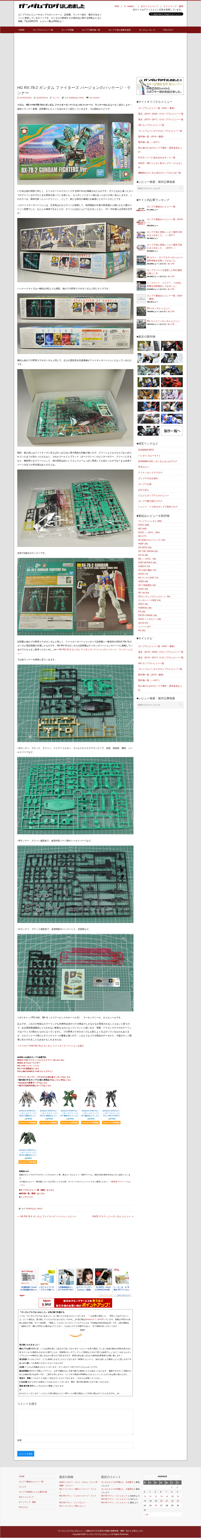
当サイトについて (149, 6)
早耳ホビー (143, 466)
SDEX (143, 603)
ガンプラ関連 (67, 29)
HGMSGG (145, 607)
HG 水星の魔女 (147, 569)
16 (178, 1496)
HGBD (143, 581)
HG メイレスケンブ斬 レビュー (72, 1505)
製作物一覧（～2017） (149, 142)
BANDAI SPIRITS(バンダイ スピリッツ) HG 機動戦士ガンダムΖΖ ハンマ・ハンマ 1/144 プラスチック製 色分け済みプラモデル (69, 1113)
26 (156, 1505)
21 (167, 1500)
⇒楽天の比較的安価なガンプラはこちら (34, 1085)
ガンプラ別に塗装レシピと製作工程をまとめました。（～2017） (164, 233)
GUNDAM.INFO (146, 449)
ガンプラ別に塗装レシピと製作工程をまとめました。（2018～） (164, 246)
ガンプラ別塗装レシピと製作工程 (33, 1491)
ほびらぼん (143, 489)
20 (161, 1500)
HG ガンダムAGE (148, 577)
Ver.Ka (143, 622)
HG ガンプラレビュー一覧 (151, 124)
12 (156, 1496)
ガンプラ (56, 97)
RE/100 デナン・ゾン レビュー (72, 1502)
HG (141, 630)
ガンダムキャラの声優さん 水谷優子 (117, 1482)
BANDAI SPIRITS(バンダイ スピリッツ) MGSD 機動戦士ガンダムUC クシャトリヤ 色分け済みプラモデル (28, 1153)
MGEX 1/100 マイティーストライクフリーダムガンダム (40, 1060)
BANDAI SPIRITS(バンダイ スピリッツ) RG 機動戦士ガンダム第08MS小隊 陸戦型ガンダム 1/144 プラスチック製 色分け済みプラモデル (90, 1113)
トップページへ (26, 1196)
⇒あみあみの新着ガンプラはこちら (32, 1082)
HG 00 (143, 554)
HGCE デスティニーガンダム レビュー (112, 1216)
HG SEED (145, 547)
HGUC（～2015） (149, 532)
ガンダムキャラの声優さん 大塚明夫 (117, 1488)
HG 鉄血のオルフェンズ (151, 539)
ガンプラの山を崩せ (148, 478)
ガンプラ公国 (144, 484)
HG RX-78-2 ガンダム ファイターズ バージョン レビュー (46, 1216)
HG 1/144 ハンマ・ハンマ (28, 1065)
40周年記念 (73, 97)
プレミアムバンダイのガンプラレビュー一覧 (160, 130)
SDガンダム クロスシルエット (154, 596)
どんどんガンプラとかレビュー (153, 495)
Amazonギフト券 (92, 1319)
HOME (22, 29)
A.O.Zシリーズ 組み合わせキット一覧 (156, 157)
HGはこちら (55, 1079)
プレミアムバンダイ (150, 520)
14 (167, 1496)
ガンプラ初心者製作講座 (119, 29)
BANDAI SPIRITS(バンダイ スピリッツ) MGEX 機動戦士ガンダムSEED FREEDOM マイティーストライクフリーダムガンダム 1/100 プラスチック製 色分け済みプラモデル (27, 1113)
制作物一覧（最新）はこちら (32, 1193)
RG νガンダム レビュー (158, 308)
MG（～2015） (147, 558)
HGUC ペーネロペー (149, 618)
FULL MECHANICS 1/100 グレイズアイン (35, 1071)
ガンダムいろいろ (147, 29)
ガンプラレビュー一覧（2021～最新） (157, 107)
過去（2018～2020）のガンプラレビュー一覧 (160, 113)
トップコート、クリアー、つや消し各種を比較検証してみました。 (164, 284)
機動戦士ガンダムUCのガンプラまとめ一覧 (159, 172)
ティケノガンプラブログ (150, 472)
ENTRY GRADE (147, 615)
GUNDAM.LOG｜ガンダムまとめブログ (157, 461)
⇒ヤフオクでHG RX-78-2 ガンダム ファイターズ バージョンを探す (50, 1045)
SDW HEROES (147, 562)
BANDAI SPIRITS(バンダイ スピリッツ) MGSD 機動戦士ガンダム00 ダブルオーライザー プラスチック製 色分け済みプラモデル (48, 1113)
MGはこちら (66, 1079)
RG (142, 536)
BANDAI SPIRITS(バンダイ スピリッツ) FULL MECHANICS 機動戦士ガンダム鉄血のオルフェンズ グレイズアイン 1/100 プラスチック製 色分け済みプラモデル (111, 1113)
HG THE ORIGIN (148, 551)
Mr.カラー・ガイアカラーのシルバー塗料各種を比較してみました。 (165, 259)
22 (172, 1500)
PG (141, 611)
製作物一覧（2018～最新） (151, 136)
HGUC (81, 97)
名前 (19, 1440)
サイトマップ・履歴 (173, 6)
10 (145, 1496)
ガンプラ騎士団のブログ (150, 500)
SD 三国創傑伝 (147, 585)
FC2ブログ (168, 29)
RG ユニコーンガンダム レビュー (163, 320)
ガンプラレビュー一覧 (43, 29)
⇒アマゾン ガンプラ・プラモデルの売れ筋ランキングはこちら (44, 1076)
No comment (94, 97)
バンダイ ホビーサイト (149, 455)
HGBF (143, 543)
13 (161, 1496)
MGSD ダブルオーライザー (28, 1062)
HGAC (143, 588)
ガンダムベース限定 (149, 600)
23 (178, 1500)
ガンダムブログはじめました (98, 1534)
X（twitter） (130, 6)
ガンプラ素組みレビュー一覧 (161, 206)
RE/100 (143, 592)
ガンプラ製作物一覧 (91, 29)
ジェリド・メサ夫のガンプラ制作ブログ (158, 506)
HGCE (143, 573)
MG (142, 528)
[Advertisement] (75, 58)
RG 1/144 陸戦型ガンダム (28, 1068)
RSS (117, 6)
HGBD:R (144, 566)
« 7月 (146, 1514)
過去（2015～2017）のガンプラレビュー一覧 (160, 119)
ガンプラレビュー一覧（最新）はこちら (37, 1189)
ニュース (144, 626)
